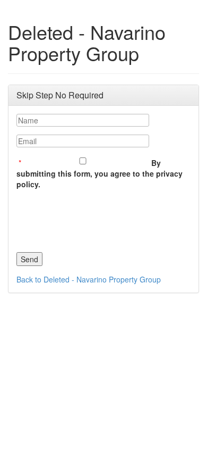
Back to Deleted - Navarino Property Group (88, 279)
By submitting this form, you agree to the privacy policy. (99, 173)
